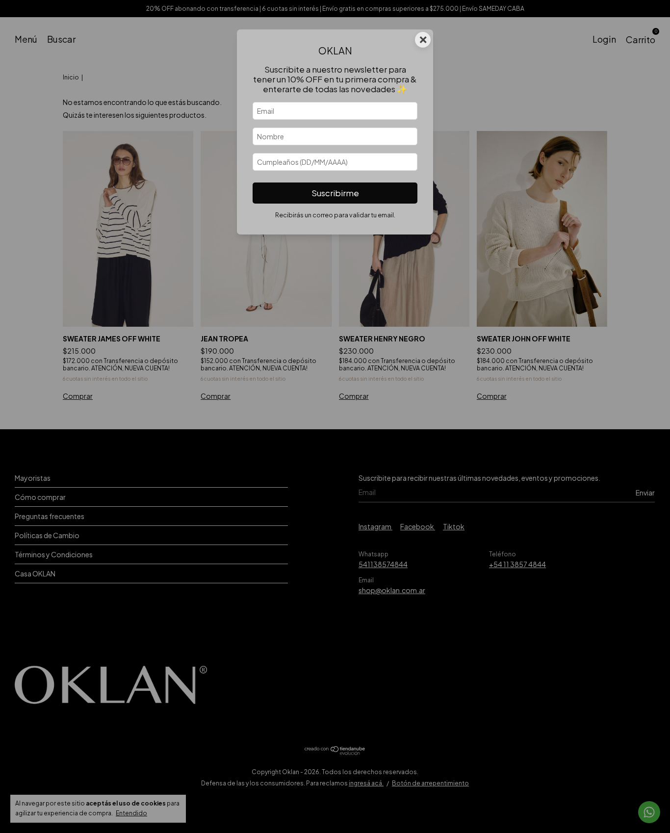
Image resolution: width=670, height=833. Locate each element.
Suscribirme (335, 193)
